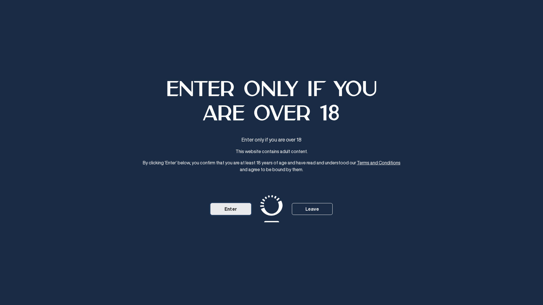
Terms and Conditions (378, 162)
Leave (312, 209)
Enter (231, 209)
